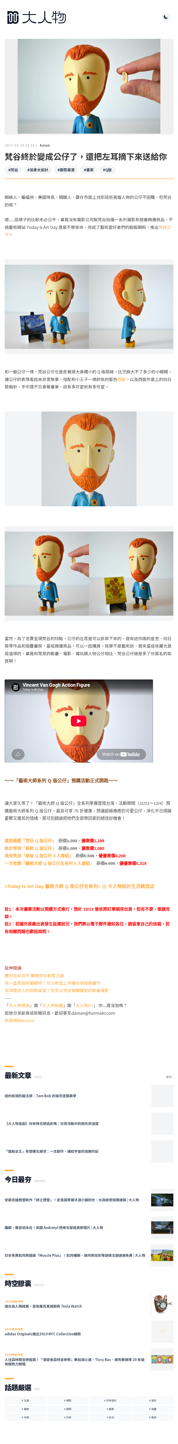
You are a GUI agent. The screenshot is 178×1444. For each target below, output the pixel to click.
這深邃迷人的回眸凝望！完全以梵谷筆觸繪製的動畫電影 (57, 990)
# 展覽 (110, 1409)
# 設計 (152, 1400)
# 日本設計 (110, 1400)
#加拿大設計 (37, 169)
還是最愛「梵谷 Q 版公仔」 (30, 841)
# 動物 (25, 1409)
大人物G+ (84, 1005)
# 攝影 (67, 1400)
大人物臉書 (52, 1005)
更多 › (169, 1077)
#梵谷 (13, 169)
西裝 (121, 379)
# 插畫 (152, 1409)
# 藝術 (152, 1417)
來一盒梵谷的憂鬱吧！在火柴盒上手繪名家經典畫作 (53, 983)
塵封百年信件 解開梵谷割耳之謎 (34, 975)
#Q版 (107, 169)
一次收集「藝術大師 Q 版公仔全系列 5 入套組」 (49, 863)
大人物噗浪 (19, 1005)
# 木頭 (25, 1417)
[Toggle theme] (166, 16)
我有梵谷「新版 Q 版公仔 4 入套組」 (39, 856)
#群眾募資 (66, 169)
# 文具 (25, 1400)
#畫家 (89, 169)
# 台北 (110, 1417)
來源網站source (19, 1020)
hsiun (45, 145)
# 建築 (67, 1409)
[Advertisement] (89, 1040)
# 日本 (67, 1417)
